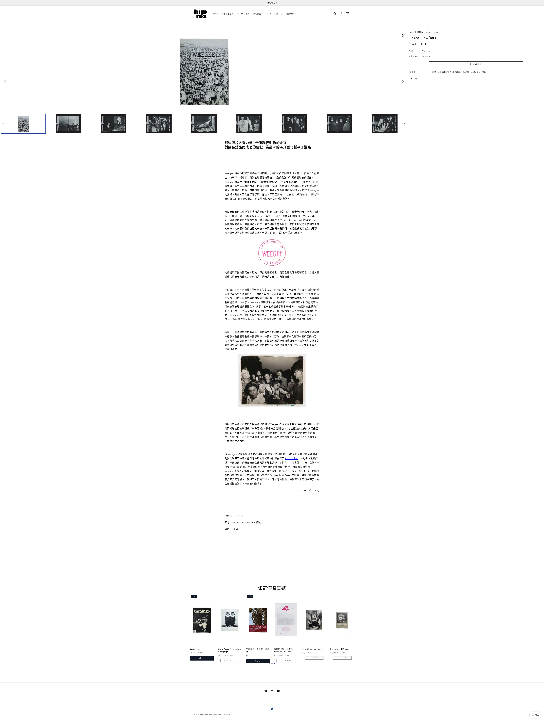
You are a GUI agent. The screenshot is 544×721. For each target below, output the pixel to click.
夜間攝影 (442, 72)
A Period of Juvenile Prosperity (227, 650)
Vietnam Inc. (251, 649)
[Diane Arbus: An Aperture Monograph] (286, 620)
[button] (258, 14)
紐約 (473, 72)
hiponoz (203, 714)
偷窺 (434, 72)
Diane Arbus (291, 458)
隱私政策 (227, 714)
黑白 (484, 72)
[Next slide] (350, 632)
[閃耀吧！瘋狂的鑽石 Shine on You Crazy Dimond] (342, 620)
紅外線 (466, 72)
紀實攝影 (419, 32)
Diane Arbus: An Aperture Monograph (285, 650)
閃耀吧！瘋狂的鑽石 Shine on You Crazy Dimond (339, 650)
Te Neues (426, 56)
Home (411, 32)
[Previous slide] (193, 632)
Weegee (426, 50)
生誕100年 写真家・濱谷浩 (313, 650)
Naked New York (432, 32)
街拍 (478, 72)
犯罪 (449, 72)
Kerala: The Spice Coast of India (201, 650)
